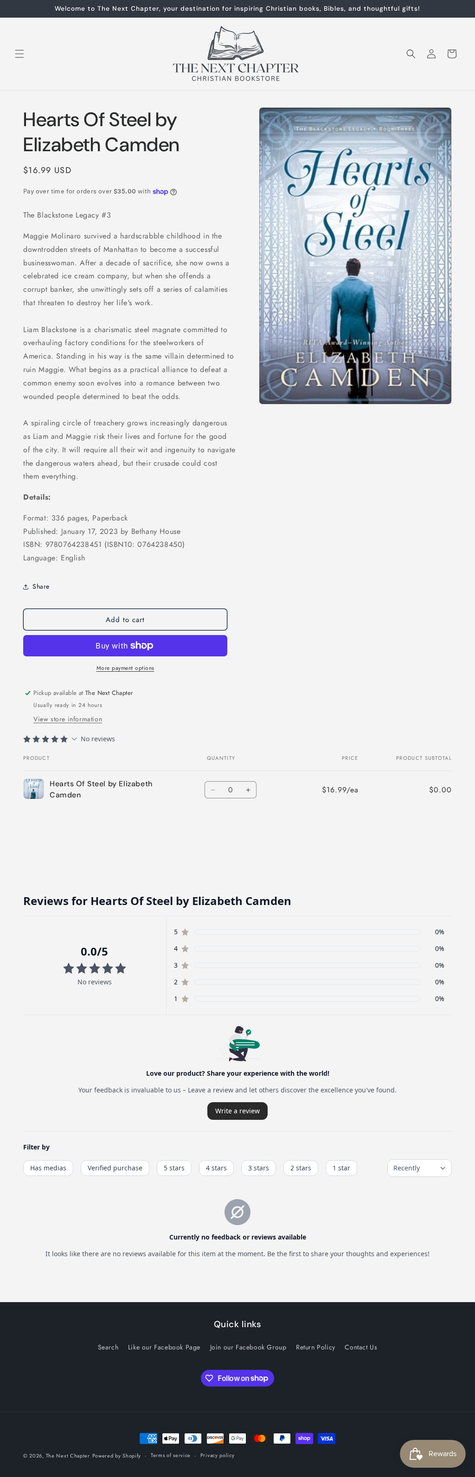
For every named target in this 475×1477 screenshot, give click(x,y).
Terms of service (171, 1455)
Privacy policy (217, 1455)
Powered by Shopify (116, 1455)
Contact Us (361, 1347)
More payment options (125, 668)
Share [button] (41, 586)
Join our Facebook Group (248, 1347)
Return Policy (315, 1347)
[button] (19, 54)
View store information (67, 719)
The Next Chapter (68, 1455)
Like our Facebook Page (164, 1347)
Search (108, 1347)
